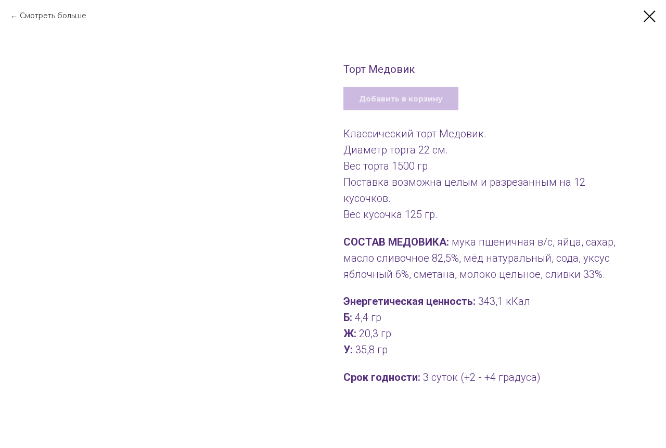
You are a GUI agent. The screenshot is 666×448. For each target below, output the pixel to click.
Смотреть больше (53, 15)
